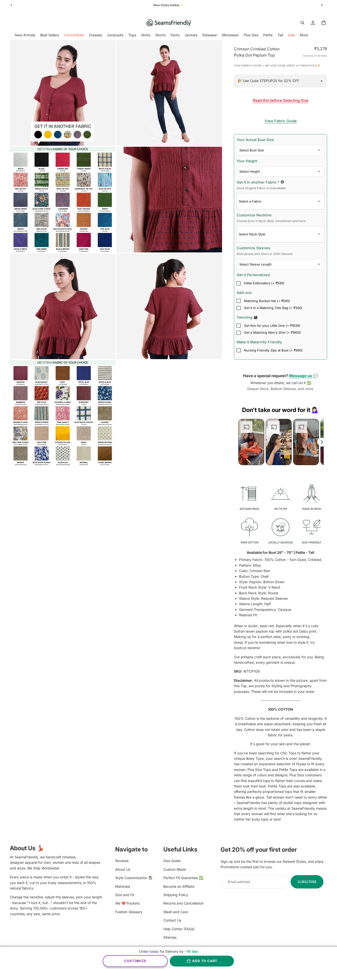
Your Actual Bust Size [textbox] (255, 140)
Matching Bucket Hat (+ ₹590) (267, 301)
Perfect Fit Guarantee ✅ (183, 878)
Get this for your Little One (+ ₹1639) (272, 326)
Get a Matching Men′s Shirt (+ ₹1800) (272, 332)
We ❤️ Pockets (127, 903)
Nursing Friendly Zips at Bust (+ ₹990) (273, 350)
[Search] (302, 22)
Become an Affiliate (178, 886)
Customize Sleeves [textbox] (265, 251)
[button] (251, 442)
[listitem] (304, 35)
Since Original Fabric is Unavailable (261, 188)
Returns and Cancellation (183, 903)
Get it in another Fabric (280, 184)
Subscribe (307, 882)
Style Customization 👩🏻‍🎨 (133, 878)
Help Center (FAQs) (179, 929)
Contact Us (172, 920)
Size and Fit (124, 895)
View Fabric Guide (280, 121)
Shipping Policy (175, 895)
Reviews (122, 861)
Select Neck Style (252, 234)
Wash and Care (175, 911)
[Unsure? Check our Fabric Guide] (282, 182)
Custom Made (174, 869)
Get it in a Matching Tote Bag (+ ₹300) (273, 308)
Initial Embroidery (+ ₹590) (264, 283)
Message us (300, 375)
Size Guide (172, 861)
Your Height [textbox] (247, 161)
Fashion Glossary (128, 911)
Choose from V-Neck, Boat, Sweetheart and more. (271, 221)
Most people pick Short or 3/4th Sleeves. (265, 254)
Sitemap (170, 937)
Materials (122, 886)
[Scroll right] (321, 442)
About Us (122, 869)
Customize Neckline (271, 218)
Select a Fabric (250, 201)
